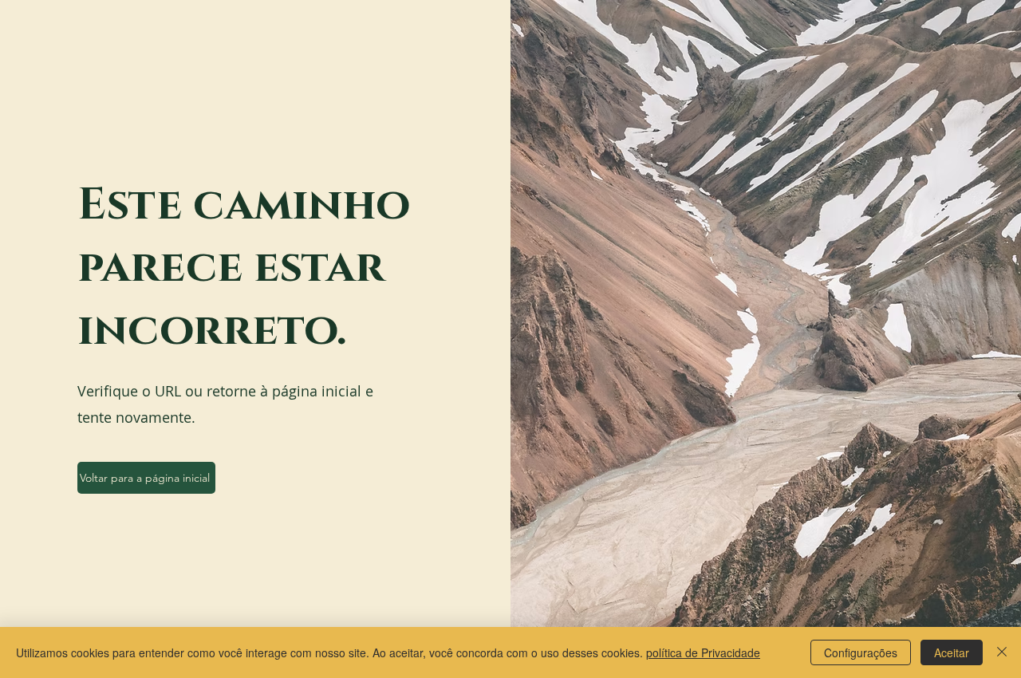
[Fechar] (1001, 652)
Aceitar (951, 652)
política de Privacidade (703, 652)
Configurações (860, 652)
